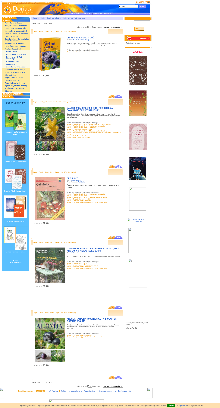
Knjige (43, 18)
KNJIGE (86, 14)
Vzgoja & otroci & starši (14, 78)
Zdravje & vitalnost (12, 80)
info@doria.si (53, 391)
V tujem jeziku (10, 75)
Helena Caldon (76, 253)
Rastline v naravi (12, 61)
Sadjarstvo (10, 64)
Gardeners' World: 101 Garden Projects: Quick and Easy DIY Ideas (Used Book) (93, 250)
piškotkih (183, 406)
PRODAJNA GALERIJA (102, 14)
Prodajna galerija (136, 306)
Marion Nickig (84, 40)
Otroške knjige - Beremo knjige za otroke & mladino (17, 40)
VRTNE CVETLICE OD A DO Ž (80, 38)
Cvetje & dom (11, 51)
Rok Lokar (81, 182)
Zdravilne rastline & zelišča (16, 67)
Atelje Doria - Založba (13, 23)
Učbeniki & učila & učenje (15, 69)
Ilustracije (133, 310)
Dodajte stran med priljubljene (71, 391)
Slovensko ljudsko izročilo (68, 102)
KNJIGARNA (76, 14)
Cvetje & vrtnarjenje (100, 202)
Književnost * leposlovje (14, 88)
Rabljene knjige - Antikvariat (82, 200)
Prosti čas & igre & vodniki (15, 46)
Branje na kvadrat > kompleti (16, 25)
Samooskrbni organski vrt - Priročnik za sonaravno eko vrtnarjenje (90, 109)
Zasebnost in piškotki (125, 391)
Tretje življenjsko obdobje (15, 83)
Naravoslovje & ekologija (102, 132)
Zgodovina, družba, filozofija (16, 86)
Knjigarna (36, 18)
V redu (171, 406)
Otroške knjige (135, 301)
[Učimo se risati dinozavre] (137, 221)
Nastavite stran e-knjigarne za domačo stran (100, 391)
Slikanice (8, 91)
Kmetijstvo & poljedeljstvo (16, 54)
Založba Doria (135, 297)
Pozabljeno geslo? (132, 34)
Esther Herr (75, 40)
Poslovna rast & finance (14, 43)
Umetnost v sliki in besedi (15, 72)
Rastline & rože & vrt (13, 49)
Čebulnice (72, 178)
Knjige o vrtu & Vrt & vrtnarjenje (14, 58)
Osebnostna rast (11, 36)
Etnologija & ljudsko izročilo (16, 28)
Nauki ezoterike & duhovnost (16, 34)
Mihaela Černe (76, 180)
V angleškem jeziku (91, 265)
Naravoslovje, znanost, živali (16, 31)
